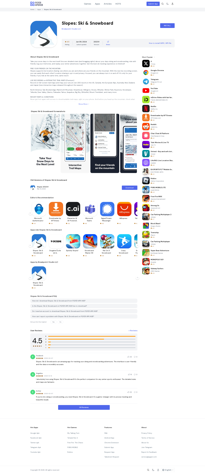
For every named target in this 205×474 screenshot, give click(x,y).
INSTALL (167, 25)
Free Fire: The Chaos (75, 443)
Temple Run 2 (72, 438)
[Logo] (36, 3)
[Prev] (35, 143)
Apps (97, 3)
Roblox (70, 452)
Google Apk (35, 433)
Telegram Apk (35, 447)
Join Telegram (146, 447)
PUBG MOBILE (72, 447)
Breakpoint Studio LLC (71, 29)
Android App (109, 438)
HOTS (118, 3)
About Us (145, 443)
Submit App (153, 4)
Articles (108, 3)
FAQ (105, 433)
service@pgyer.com (149, 457)
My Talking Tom (73, 433)
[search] (162, 4)
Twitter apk (34, 443)
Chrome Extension (111, 443)
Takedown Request (111, 457)
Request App (109, 452)
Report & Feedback (149, 452)
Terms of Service (147, 438)
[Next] (133, 143)
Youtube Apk (35, 452)
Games (87, 3)
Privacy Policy (146, 433)
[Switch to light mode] (167, 4)
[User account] (172, 4)
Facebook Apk (36, 438)
